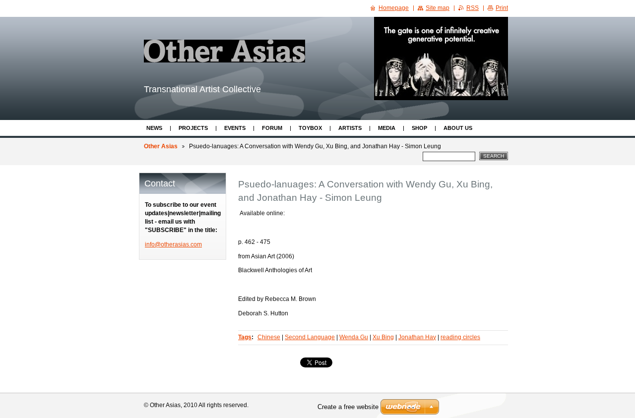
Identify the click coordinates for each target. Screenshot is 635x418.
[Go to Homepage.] (224, 51)
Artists (350, 128)
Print (502, 7)
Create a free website (348, 407)
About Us (458, 128)
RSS (472, 7)
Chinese (268, 337)
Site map (437, 7)
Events (235, 128)
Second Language (310, 337)
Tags (245, 337)
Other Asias (161, 146)
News (154, 128)
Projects (193, 128)
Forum (272, 128)
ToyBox (310, 128)
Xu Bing (383, 337)
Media (386, 128)
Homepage (394, 7)
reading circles (460, 337)
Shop (419, 128)
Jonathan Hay (417, 337)
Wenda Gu (353, 337)
